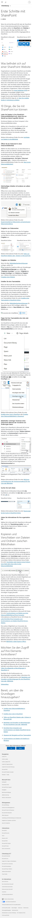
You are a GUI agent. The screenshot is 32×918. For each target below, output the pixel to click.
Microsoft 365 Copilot (6, 843)
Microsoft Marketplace (6, 866)
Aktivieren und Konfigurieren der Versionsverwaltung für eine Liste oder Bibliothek (15, 481)
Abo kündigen (14, 907)
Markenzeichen (15, 910)
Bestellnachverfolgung (6, 792)
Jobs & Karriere (5, 881)
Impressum (20, 907)
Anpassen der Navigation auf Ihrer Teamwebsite (17, 735)
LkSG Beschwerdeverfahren (7, 894)
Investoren (4, 891)
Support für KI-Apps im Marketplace (9, 861)
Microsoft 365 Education (7, 812)
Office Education (5, 815)
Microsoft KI (4, 830)
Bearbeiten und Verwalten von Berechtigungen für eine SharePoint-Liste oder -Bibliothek (15, 679)
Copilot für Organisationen (7, 764)
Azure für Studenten (6, 823)
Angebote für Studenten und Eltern (9, 820)
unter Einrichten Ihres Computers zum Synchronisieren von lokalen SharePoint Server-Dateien (14, 621)
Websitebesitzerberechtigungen (19, 263)
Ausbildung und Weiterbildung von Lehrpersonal (11, 817)
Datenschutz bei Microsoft (7, 889)
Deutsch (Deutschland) (8, 899)
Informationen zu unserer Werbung (9, 912)
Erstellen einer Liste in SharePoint (10, 414)
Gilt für (4, 19)
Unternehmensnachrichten (7, 886)
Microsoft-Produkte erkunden (8, 772)
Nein (20, 748)
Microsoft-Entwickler (6, 856)
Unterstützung (5, 5)
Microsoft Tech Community (7, 863)
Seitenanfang (4, 684)
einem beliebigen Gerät (20, 90)
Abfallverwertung (5, 795)
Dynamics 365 (5, 838)
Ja (11, 748)
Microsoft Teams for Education (8, 810)
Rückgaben (4, 789)
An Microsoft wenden (6, 907)
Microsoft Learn (5, 858)
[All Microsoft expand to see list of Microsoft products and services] (2, 2)
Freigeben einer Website (8, 277)
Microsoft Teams (5, 846)
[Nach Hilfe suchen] (5, 2)
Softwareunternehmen (6, 871)
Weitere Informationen (6, 797)
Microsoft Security (5, 833)
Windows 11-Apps (5, 774)
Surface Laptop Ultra (6, 761)
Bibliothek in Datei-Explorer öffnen (16, 641)
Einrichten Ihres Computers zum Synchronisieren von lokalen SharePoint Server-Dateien (17, 730)
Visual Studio (4, 874)
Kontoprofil (4, 782)
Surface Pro (4, 756)
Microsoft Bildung (5, 805)
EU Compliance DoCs (21, 912)
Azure (3, 835)
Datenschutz (25, 907)
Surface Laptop (5, 759)
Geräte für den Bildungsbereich (8, 807)
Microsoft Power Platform (7, 868)
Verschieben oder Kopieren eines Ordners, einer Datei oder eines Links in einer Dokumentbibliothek (15, 564)
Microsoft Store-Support (7, 787)
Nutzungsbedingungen (6, 910)
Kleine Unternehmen (6, 848)
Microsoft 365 (4, 769)
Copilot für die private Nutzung (8, 766)
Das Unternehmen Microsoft (7, 884)
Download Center (5, 784)
